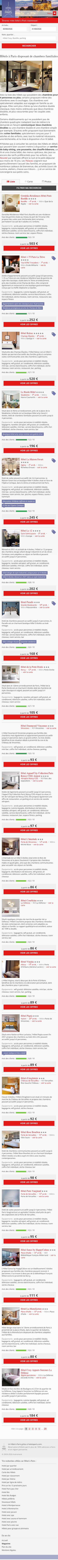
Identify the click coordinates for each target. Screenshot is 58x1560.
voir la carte (33, 204)
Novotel (4, 157)
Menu (49, 13)
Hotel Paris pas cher (10, 1489)
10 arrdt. (43, 605)
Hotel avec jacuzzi (9, 1512)
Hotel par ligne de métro (12, 1482)
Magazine (6, 1543)
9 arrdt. (36, 395)
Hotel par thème (8, 1479)
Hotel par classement (10, 1476)
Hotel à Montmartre (10, 1508)
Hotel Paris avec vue (10, 1525)
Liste (12, 181)
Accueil (5, 1540)
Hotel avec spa (8, 1515)
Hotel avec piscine (9, 1522)
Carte (30, 181)
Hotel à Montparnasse (11, 1505)
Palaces (29, 160)
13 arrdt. (38, 1253)
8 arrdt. (40, 336)
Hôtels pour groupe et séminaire (15, 1528)
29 (45, 1428)
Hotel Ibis (6, 1492)
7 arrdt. (44, 262)
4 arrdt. (33, 201)
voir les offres (29, 248)
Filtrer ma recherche (29, 187)
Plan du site (6, 1547)
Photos (47, 181)
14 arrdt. (32, 964)
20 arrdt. (33, 1018)
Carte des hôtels (8, 1472)
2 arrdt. (32, 465)
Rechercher (29, 45)
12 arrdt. (32, 669)
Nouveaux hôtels (9, 1502)
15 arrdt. (43, 1135)
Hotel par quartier (9, 1466)
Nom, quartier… (8, 34)
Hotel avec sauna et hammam (14, 1518)
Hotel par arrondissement (12, 1469)
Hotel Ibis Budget (9, 1495)
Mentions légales (9, 1550)
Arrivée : (5, 25)
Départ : (34, 25)
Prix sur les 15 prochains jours (14, 1485)
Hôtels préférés (8, 1499)
